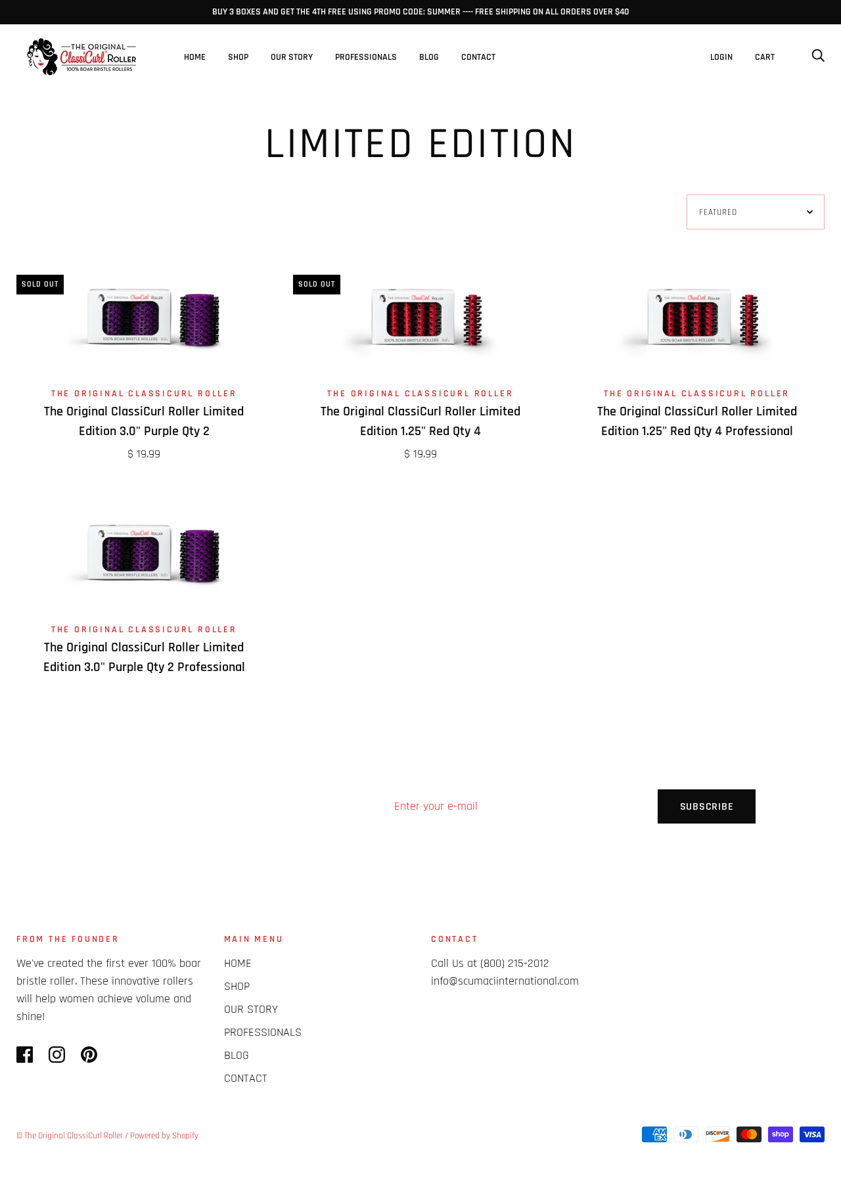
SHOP (238, 57)
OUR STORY (292, 57)
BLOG (429, 57)
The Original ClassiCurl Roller (144, 394)
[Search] (818, 57)
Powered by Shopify (164, 1135)
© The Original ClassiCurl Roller (69, 1135)
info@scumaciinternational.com (505, 981)
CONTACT (478, 57)
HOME (195, 57)
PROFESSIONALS (366, 57)
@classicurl (690, 954)
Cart (769, 57)
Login (721, 57)
